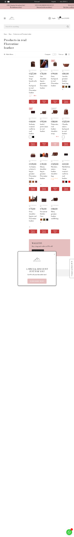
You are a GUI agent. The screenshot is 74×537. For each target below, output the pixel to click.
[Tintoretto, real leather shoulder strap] (55, 111)
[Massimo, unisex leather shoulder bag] (55, 154)
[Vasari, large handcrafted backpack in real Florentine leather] (33, 64)
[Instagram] (5, 1)
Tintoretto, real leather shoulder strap (54, 129)
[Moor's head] (66, 86)
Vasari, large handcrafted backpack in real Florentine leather (33, 84)
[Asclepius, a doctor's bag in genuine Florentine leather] (33, 154)
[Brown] (63, 181)
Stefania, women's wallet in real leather (32, 129)
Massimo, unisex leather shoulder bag (54, 171)
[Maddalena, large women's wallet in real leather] (66, 154)
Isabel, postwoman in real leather (44, 127)
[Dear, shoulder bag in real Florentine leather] (33, 199)
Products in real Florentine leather (22, 34)
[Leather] (63, 86)
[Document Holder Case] (44, 199)
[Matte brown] (33, 181)
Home (5, 34)
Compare (48, 54)
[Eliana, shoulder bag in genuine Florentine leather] (44, 154)
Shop (10, 34)
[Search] (67, 26)
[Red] (69, 181)
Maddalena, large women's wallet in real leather (66, 173)
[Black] (69, 86)
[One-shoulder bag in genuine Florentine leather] (44, 64)
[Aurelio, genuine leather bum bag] (66, 64)
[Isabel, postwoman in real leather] (44, 111)
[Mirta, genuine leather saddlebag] (55, 199)
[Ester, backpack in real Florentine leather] (55, 64)
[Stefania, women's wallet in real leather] (33, 111)
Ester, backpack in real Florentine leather (54, 81)
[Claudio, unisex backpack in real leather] (66, 111)
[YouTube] (8, 1)
